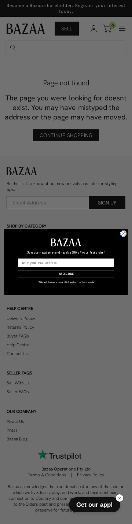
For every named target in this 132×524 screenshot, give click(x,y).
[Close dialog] (123, 233)
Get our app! (94, 504)
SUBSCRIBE (66, 274)
